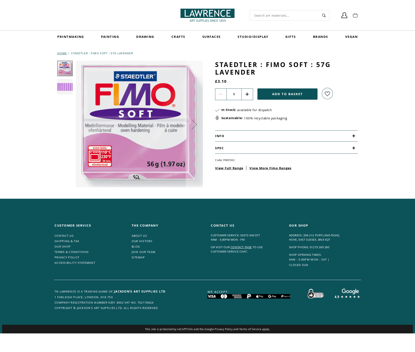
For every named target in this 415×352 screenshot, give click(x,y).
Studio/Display (253, 36)
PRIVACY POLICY (66, 257)
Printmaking (70, 36)
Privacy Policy (224, 329)
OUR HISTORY (142, 241)
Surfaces (211, 36)
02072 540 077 (250, 235)
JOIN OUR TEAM (144, 252)
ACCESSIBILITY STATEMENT (74, 263)
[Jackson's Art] (207, 15)
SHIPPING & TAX (66, 241)
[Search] (324, 15)
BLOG (136, 246)
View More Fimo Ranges (270, 168)
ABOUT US (139, 236)
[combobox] (284, 15)
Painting (110, 36)
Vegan (351, 36)
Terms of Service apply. (254, 329)
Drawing (145, 36)
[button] (194, 124)
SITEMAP (138, 257)
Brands (320, 36)
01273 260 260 (319, 247)
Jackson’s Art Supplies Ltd (140, 291)
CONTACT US (64, 236)
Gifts (290, 36)
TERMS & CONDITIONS (71, 252)
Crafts (178, 36)
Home (62, 53)
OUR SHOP (62, 246)
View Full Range (229, 168)
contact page (241, 247)
